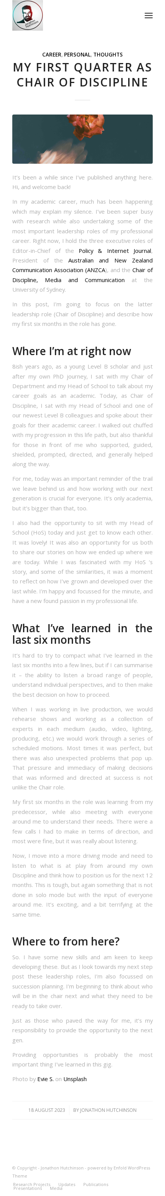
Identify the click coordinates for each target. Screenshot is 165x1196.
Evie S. (45, 1079)
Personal (77, 54)
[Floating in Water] (82, 139)
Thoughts (108, 54)
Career (51, 54)
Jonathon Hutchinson (108, 1110)
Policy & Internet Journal (115, 250)
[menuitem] (149, 15)
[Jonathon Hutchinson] (68, 15)
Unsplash (75, 1079)
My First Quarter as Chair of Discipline (82, 74)
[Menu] (149, 15)
